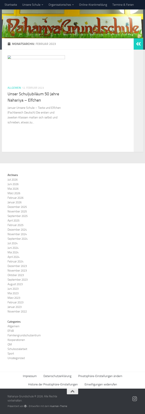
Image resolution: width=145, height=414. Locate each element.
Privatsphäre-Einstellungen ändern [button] (100, 376)
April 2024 (13, 257)
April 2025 (13, 220)
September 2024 (18, 238)
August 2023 (15, 284)
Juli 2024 (13, 243)
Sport (11, 353)
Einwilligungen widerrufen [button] (101, 384)
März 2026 (14, 193)
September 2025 (18, 216)
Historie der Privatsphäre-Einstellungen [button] (53, 384)
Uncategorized (16, 358)
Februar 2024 (15, 261)
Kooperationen (16, 340)
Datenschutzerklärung (57, 376)
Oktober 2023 (16, 275)
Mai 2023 (13, 293)
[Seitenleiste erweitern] (138, 44)
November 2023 (17, 270)
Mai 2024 (13, 252)
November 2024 (17, 234)
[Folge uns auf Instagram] (134, 398)
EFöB (11, 331)
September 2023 (18, 279)
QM (10, 344)
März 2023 (14, 298)
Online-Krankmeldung (93, 4)
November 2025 (17, 211)
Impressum (30, 376)
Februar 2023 (15, 302)
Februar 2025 (15, 225)
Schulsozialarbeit (17, 349)
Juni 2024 (13, 248)
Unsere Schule (31, 4)
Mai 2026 (13, 188)
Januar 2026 (15, 202)
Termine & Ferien (123, 4)
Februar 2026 (15, 198)
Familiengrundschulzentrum (24, 335)
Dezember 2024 (17, 229)
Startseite (11, 4)
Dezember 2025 (17, 207)
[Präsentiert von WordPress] (25, 406)
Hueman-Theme (58, 406)
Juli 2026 (13, 179)
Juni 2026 (13, 184)
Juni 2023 (13, 288)
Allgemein (14, 87)
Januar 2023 (15, 307)
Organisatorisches (60, 4)
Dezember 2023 (17, 266)
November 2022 (17, 311)
